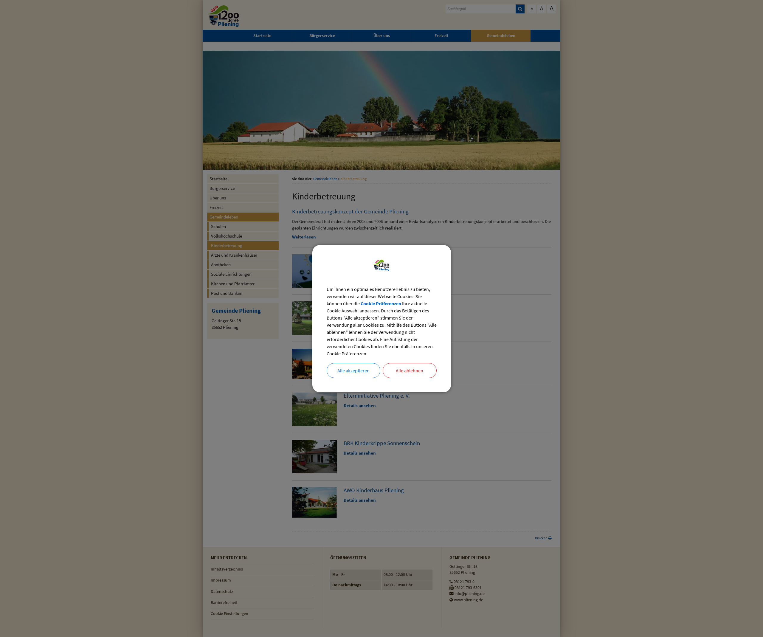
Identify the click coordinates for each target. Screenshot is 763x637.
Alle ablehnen (409, 370)
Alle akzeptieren (353, 370)
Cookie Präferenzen (381, 303)
